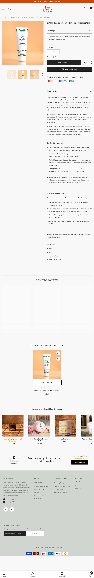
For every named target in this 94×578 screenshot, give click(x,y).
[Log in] (84, 8)
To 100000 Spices (47, 388)
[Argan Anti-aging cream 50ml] (13, 425)
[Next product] (91, 429)
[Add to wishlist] (58, 353)
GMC (19, 17)
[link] (85, 62)
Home (5, 17)
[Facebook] (5, 509)
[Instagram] (12, 509)
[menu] (3, 8)
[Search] (9, 8)
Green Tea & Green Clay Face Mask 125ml (47, 390)
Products (12, 17)
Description (53, 30)
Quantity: (50, 48)
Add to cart (64, 62)
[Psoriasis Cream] (65, 425)
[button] (2, 74)
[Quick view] (58, 359)
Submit (34, 534)
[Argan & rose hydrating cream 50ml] (39, 425)
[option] (23, 43)
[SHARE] (90, 62)
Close (92, 2)
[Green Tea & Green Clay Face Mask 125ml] (47, 364)
